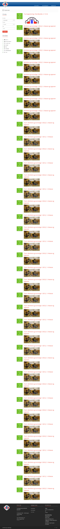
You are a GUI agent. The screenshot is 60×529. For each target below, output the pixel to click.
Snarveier (53, 5)
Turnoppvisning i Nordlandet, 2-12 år (36, 14)
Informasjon (45, 5)
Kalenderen (33, 508)
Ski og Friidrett (8, 41)
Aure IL (6, 39)
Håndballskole (8, 50)
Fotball (6, 45)
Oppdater (5, 31)
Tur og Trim (7, 43)
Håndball (7, 48)
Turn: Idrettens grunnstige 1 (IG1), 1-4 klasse (38, 137)
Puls (6, 46)
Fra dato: (4, 18)
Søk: (3, 26)
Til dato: (3, 22)
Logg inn (32, 512)
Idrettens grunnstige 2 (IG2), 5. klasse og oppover (40, 26)
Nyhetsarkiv (33, 510)
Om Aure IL (36, 5)
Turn (6, 52)
